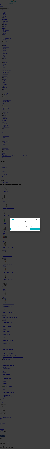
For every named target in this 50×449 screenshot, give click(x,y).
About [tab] (35, 221)
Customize (24, 229)
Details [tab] (25, 221)
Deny (15, 229)
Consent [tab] (15, 221)
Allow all (35, 229)
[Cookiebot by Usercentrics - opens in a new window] (37, 219)
